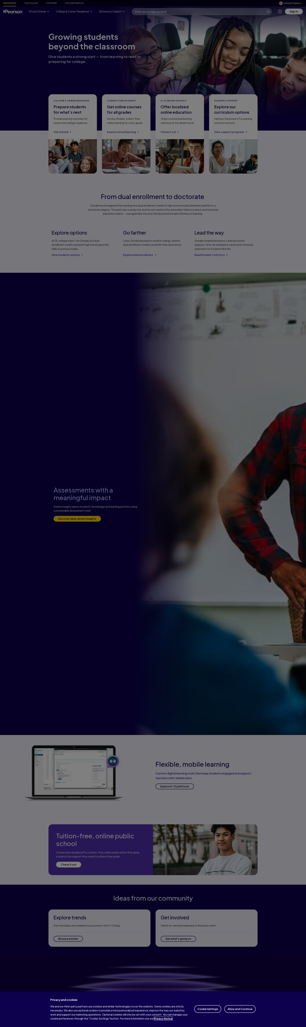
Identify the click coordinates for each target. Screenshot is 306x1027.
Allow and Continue (240, 1009)
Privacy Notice (163, 1018)
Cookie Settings (207, 1009)
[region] (153, 1009)
